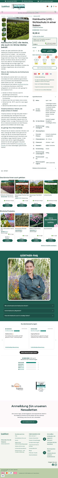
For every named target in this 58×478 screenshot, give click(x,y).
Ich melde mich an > (29, 422)
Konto (16, 440)
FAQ (16, 436)
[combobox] (41, 11)
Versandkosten (33, 448)
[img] (8, 329)
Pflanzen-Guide (33, 452)
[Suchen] (55, 11)
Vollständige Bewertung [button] (12, 347)
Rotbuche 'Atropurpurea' (7, 195)
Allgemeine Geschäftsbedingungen (21, 443)
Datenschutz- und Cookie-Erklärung (20, 451)
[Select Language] (48, 7)
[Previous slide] (2, 340)
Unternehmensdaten (20, 448)
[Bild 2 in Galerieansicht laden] (3, 19)
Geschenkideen (33, 455)
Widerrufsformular (20, 446)
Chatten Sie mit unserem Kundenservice (51, 454)
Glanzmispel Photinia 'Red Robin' (22, 195)
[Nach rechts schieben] (5, 41)
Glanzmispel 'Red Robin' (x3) (36, 195)
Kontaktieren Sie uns (20, 438)
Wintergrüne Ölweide (20, 228)
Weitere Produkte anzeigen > (49, 245)
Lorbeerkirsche (48, 195)
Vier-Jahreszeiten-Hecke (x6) (7, 229)
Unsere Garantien (33, 438)
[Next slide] (56, 340)
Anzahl (34, 47)
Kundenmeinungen (34, 442)
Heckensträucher (23, 84)
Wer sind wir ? (32, 436)
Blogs (30, 450)
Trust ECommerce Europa (34, 445)
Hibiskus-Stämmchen (35, 228)
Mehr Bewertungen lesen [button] (29, 352)
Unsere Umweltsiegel (34, 440)
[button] (36, 30)
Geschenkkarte (48, 228)
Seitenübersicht (5, 444)
